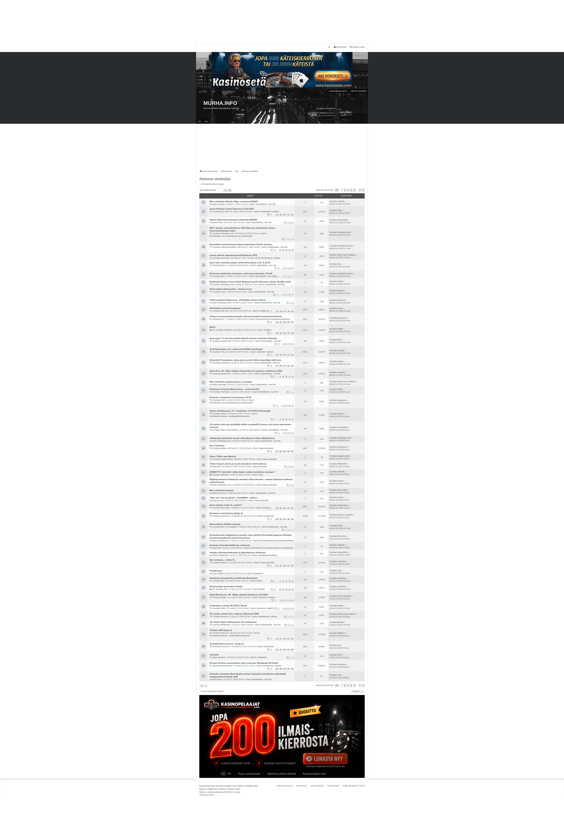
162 (277, 333)
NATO (212, 327)
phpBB (227, 786)
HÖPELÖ (341, 633)
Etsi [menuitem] (206, 121)
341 (284, 215)
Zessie (340, 308)
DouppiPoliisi (223, 555)
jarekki (223, 414)
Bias (222, 581)
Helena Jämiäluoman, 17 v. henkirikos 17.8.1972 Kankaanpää (240, 411)
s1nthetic (341, 201)
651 (277, 451)
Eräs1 (223, 265)
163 (281, 333)
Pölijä (220, 222)
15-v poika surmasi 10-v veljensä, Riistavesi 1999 (234, 614)
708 (288, 519)
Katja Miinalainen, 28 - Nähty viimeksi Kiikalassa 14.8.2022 (239, 594)
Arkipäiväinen (342, 505)
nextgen (237, 792)
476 (284, 566)
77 (289, 377)
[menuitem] (203, 795)
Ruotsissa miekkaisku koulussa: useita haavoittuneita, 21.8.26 (241, 273)
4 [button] (351, 190)
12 (280, 581)
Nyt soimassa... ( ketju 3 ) (222, 560)
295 (292, 669)
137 (284, 311)
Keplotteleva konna (345, 246)
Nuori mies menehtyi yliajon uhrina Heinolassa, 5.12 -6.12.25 (240, 262)
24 (292, 590)
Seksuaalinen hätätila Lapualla (225, 524)
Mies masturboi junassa (222, 490)
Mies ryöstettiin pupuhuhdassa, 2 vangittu (231, 382)
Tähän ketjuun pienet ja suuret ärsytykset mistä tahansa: (238, 464)
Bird (219, 466)
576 (292, 355)
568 (281, 508)
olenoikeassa (223, 541)
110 (292, 322)
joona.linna (225, 258)
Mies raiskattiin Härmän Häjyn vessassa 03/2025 (234, 201)
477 (288, 566)
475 (281, 566)
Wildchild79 (342, 464)
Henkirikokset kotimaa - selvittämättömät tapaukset (230, 416)
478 (292, 566)
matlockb (224, 475)
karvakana (341, 664)
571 (292, 508)
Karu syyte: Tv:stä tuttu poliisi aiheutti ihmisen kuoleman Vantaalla (243, 338)
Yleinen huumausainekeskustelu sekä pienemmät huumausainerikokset (246, 316)
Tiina (223, 352)
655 (292, 451)
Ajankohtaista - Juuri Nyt (265, 204)
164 (284, 333)
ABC (225, 589)
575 (288, 355)
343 (292, 215)
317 (281, 639)
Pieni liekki (225, 508)
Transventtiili (342, 427)
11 (292, 295)
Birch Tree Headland (229, 527)
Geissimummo (226, 666)
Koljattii (220, 573)
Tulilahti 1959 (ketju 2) (221, 630)
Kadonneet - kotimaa (265, 352)
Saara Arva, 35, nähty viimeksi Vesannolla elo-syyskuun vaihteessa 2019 (246, 371)
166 (292, 333)
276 (277, 650)
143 (292, 366)
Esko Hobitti (342, 490)
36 (289, 419)
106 (277, 322)
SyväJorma (225, 363)
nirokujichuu (342, 447)
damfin (340, 281)
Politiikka (262, 311)
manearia (214, 654)
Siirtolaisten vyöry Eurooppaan (225, 308)
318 (284, 639)
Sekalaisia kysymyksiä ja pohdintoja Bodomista (233, 578)
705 (277, 519)
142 (288, 366)
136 (281, 311)
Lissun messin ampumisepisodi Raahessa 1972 (233, 255)
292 (281, 669)
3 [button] (348, 190)
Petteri (223, 608)
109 (288, 322)
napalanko (341, 400)
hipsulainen (225, 374)
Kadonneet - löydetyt (265, 608)
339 (277, 215)
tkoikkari (340, 622)
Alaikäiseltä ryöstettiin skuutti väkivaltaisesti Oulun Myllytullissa (242, 438)
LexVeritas (341, 561)
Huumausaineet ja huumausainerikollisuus (273, 319)
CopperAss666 (227, 459)
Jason (223, 292)
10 (289, 295)
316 (277, 639)
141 (284, 366)
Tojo (339, 264)
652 (281, 451)
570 (288, 508)
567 (277, 508)
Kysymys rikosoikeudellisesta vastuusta (230, 545)
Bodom (259, 581)
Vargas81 (341, 372)
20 (280, 590)
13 (283, 581)
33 (286, 250)
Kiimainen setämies (345, 515)
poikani (223, 448)
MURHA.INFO (220, 103)
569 (284, 508)
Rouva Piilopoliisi (344, 596)
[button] (337, 190)
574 (284, 355)
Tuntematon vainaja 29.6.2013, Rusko (228, 605)
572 (277, 355)
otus (222, 319)
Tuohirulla (225, 392)
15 (289, 581)
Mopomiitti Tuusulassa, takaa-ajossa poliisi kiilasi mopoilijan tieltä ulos (245, 360)
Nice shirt (224, 212)
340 (281, 215)
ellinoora (224, 617)
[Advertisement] (88, 20)
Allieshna (341, 300)
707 (284, 519)
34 (289, 250)
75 (283, 377)
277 (281, 650)
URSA (339, 389)
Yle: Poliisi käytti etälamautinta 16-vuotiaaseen (233, 622)
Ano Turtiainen (217, 445)
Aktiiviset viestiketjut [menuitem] (358, 91)
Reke (339, 340)
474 (277, 566)
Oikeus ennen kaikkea (346, 255)
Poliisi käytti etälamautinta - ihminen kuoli (231, 289)
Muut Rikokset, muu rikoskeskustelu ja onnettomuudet (231, 236)
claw (339, 571)
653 (284, 451)
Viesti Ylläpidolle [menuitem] (317, 786)
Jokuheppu (222, 385)
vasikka (340, 606)
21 (283, 590)
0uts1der (340, 351)
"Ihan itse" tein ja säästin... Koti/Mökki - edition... (234, 497)
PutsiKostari (216, 571)
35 (292, 250)
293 (284, 669)
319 (288, 639)
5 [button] (354, 190)
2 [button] (344, 190)
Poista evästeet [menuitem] (333, 786)
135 (277, 311)
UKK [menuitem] (199, 121)
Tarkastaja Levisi (227, 233)
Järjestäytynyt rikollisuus (267, 555)
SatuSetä (221, 204)
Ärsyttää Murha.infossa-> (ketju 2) (227, 644)
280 (292, 650)
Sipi (219, 548)
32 (283, 250)
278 (284, 650)
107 (281, 322)
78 (292, 377)
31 (280, 250)
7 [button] (359, 190)
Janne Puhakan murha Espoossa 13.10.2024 (232, 209)
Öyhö (339, 655)
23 (289, 590)
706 (281, 519)
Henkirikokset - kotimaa (269, 212)
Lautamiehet (269, 516)
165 (288, 333)
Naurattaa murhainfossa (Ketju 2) (226, 513)
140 (281, 366)
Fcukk (339, 526)
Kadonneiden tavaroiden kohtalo (226, 586)
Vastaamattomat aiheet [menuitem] (338, 91)
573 (281, 355)
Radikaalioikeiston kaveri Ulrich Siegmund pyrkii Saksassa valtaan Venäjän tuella (250, 282)
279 (288, 650)
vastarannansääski (228, 247)
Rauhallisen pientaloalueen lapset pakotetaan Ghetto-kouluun (241, 244)
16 (292, 581)
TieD (339, 675)
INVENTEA (228, 792)
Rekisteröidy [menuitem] (341, 47)
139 (292, 311)
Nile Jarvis (222, 493)
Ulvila (260, 475)
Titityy (339, 210)
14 (286, 581)
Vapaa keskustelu (266, 448)
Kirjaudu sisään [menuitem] (358, 47)
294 (288, 669)
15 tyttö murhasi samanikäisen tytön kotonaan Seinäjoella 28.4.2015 (244, 663)
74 (280, 377)
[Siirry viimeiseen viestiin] (346, 201)
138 (288, 311)
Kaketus (340, 291)
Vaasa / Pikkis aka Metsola (223, 456)
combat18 (228, 330)
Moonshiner (342, 318)
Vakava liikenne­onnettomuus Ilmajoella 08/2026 (233, 219)
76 (286, 377)
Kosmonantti (226, 341)
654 (288, 451)
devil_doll (224, 311)
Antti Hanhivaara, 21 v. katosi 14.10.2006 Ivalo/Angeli (236, 349)
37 (292, 419)
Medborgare (225, 625)
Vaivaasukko (342, 220)
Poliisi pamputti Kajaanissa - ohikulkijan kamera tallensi (238, 300)
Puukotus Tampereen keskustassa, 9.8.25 (230, 397)
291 (277, 669)
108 (284, 322)
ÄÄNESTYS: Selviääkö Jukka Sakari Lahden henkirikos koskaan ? (242, 472)
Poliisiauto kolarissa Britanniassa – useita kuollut (234, 389)
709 (292, 519)
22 (286, 590)
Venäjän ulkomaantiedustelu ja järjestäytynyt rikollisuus (238, 552)
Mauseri (340, 414)
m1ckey (340, 481)
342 (288, 215)
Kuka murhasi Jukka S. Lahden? (226, 505)
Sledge (223, 597)
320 (292, 639)
